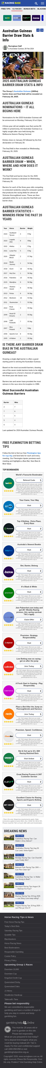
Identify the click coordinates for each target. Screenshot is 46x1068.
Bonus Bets (29, 9)
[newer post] (41, 30)
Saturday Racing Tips (13, 930)
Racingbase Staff (15, 46)
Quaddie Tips (9, 935)
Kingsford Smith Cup (13, 978)
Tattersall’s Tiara (11, 999)
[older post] (38, 30)
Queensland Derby (12, 982)
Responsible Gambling (13, 952)
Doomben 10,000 (11, 969)
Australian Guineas (17, 49)
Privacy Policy (10, 960)
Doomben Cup (10, 974)
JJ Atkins (8, 991)
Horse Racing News (12, 943)
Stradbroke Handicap (13, 995)
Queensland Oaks (12, 986)
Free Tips (5, 9)
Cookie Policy (10, 956)
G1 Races (16, 9)
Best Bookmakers (12, 948)
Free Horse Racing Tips (14, 922)
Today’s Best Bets (12, 926)
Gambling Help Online (33, 1062)
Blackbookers (10, 939)
